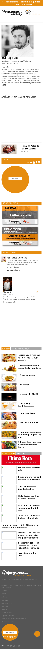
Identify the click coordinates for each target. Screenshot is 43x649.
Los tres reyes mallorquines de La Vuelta (29, 468)
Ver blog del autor (13, 270)
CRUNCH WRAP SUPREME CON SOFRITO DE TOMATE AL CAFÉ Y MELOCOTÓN (29, 358)
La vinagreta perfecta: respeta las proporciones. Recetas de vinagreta (29, 444)
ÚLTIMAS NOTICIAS (8, 453)
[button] (3, 290)
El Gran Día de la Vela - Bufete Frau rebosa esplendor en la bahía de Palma (29, 508)
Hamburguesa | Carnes (27, 413)
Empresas (5, 600)
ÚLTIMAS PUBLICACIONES (20, 349)
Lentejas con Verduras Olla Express (14, 619)
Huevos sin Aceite (8, 622)
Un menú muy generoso (27, 375)
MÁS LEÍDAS (21, 453)
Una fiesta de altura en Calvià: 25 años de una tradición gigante (29, 516)
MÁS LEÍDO (6, 349)
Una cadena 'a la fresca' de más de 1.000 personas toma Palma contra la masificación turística (20, 526)
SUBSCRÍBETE (15, 178)
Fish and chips (24, 384)
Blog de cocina (6, 587)
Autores (4, 597)
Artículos (4, 594)
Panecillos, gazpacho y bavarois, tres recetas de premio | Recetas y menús (29, 434)
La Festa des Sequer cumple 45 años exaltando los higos (28, 487)
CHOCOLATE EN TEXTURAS (29, 394)
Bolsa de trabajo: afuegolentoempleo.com (26, 404)
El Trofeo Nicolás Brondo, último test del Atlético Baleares (28, 497)
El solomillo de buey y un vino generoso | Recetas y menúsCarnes (29, 366)
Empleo (4, 609)
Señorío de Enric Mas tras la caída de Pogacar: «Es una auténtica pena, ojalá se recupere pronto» (29, 535)
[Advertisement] (21, 119)
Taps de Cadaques (8, 615)
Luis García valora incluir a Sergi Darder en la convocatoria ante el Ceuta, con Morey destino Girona (29, 545)
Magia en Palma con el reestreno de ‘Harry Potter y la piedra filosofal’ (30, 478)
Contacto (5, 606)
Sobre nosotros (7, 603)
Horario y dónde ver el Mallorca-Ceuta (28, 554)
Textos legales (7, 612)
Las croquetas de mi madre (29, 422)
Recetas (4, 591)
